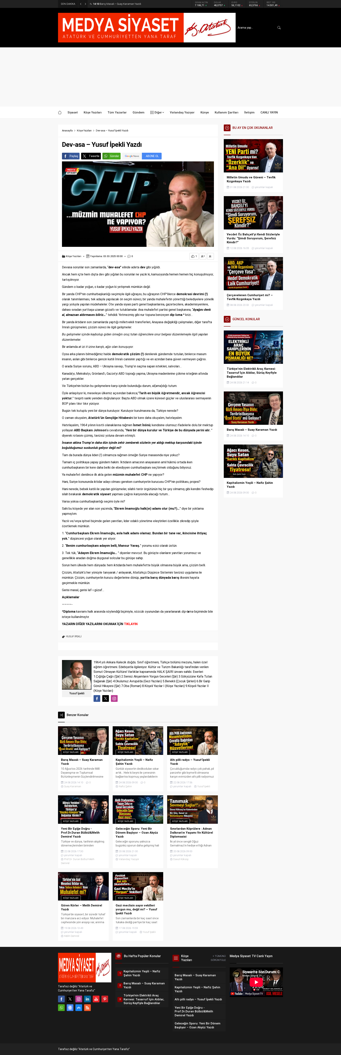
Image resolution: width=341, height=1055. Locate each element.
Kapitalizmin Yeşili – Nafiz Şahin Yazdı (118, 3)
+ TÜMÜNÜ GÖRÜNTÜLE (218, 958)
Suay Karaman (72, 786)
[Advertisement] (170, 77)
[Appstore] (78, 1007)
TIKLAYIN (131, 624)
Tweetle (94, 156)
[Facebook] (61, 999)
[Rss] (87, 1007)
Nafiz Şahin (125, 786)
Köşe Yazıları (84, 130)
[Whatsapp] (61, 1007)
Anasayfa (67, 130)
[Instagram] (78, 999)
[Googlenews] (70, 1007)
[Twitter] (70, 999)
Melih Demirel (71, 935)
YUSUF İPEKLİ (74, 636)
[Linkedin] (87, 999)
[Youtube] (96, 999)
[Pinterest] (104, 999)
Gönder (114, 156)
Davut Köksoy (180, 859)
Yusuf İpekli (76, 693)
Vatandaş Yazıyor (129, 859)
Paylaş (74, 156)
